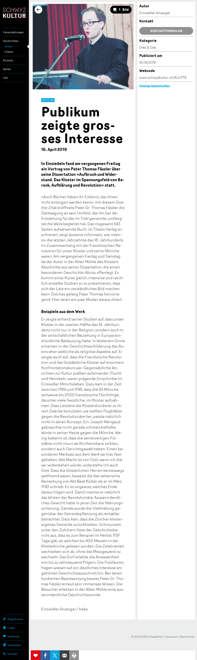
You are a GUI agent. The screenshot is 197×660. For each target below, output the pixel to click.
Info (5, 78)
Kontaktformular (166, 31)
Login (11, 628)
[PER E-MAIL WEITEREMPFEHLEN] (64, 655)
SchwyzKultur (14, 13)
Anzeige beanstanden (154, 85)
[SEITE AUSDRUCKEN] (74, 655)
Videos (8, 52)
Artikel (8, 46)
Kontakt (12, 654)
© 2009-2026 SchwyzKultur (147, 636)
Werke (7, 69)
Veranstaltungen (13, 32)
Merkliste (13, 636)
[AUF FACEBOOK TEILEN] (45, 655)
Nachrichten (10, 41)
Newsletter (14, 645)
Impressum (171, 636)
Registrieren (15, 619)
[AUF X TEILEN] (55, 655)
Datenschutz (186, 636)
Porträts (8, 60)
